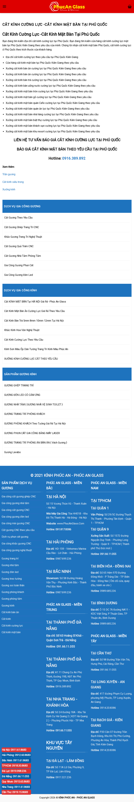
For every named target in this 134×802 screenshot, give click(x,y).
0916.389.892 (73, 158)
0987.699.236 (63, 558)
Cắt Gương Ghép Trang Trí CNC (21, 227)
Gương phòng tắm (12, 598)
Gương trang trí (10, 558)
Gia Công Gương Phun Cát (18, 265)
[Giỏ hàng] (130, 6)
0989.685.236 (108, 590)
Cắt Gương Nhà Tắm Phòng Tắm (22, 255)
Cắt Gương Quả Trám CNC (19, 246)
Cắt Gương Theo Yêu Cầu (18, 217)
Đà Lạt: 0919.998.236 (14, 771)
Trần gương (8, 174)
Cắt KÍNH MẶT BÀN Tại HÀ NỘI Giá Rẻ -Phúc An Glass (35, 301)
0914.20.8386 (108, 707)
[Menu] (4, 6)
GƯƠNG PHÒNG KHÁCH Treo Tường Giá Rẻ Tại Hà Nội (35, 423)
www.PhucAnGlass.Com (70, 523)
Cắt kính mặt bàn (11, 632)
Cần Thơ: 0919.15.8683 (15, 792)
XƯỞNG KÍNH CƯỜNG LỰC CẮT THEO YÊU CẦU (31, 358)
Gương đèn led (10, 572)
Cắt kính (6, 618)
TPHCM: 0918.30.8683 (15, 765)
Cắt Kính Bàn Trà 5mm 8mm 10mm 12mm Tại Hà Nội (34, 320)
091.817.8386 (63, 529)
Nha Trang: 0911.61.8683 (16, 786)
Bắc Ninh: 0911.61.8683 (15, 760)
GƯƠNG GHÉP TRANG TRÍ (19, 385)
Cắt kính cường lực (12, 625)
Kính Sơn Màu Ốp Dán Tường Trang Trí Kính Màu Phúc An (36, 349)
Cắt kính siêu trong (13, 181)
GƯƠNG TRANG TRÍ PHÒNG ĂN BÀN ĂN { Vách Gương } (35, 442)
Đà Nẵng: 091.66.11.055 (15, 776)
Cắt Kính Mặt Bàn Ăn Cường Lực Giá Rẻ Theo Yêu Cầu (34, 311)
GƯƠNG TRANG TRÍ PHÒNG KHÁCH (24, 413)
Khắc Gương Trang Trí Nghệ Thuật (23, 236)
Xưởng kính (8, 189)
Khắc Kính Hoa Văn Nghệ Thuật (21, 330)
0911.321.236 (63, 777)
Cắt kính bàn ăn (10, 612)
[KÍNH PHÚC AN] (67, 6)
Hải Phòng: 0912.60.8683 (16, 755)
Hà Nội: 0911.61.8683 (14, 749)
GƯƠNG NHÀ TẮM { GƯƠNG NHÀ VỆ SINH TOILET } (33, 404)
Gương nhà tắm (10, 565)
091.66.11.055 (64, 730)
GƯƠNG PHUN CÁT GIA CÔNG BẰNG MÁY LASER (32, 433)
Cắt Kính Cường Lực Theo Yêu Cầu (23, 339)
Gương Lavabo (12, 452)
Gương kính (8, 605)
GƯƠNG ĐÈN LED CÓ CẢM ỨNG (22, 394)
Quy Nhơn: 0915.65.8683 (16, 781)
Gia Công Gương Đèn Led (18, 274)
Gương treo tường (12, 578)
